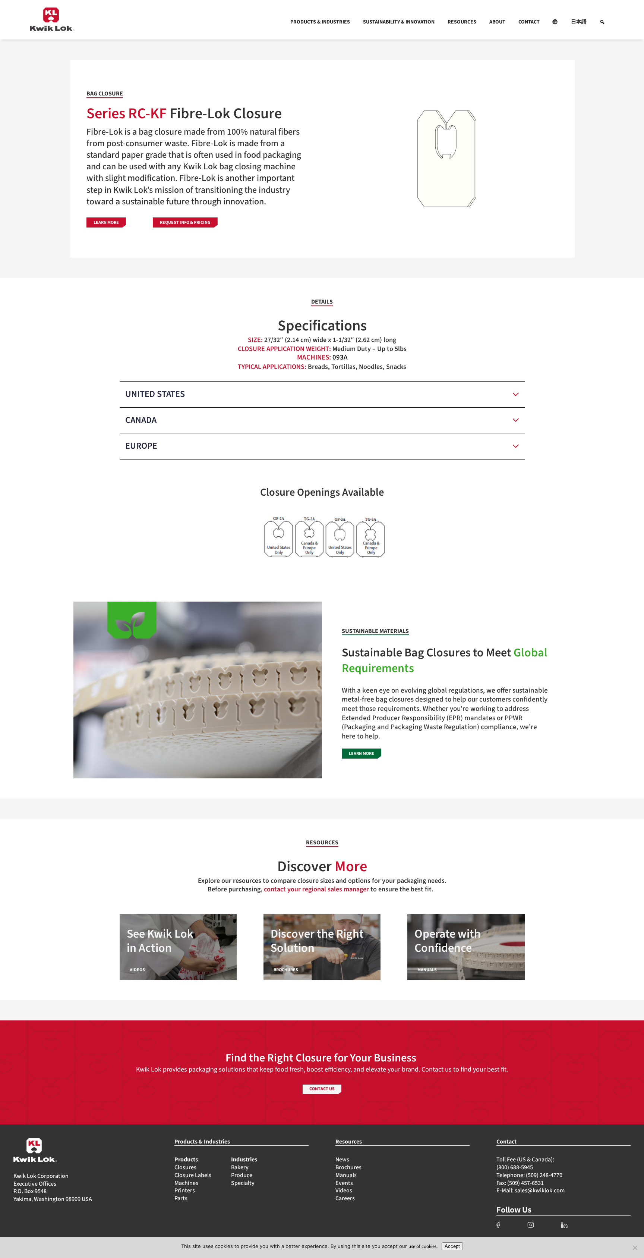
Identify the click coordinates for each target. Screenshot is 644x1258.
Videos (343, 1190)
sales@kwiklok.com (540, 1190)
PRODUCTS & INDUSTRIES (320, 22)
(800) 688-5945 (514, 1167)
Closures (185, 1167)
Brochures (348, 1167)
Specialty (243, 1183)
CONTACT (529, 22)
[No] (634, 1247)
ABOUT (497, 22)
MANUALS (427, 970)
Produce (241, 1175)
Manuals (346, 1175)
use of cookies (422, 1246)
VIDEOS (137, 970)
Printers (184, 1190)
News (342, 1159)
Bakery (240, 1167)
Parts (180, 1198)
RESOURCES (462, 22)
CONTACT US (322, 1089)
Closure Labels (192, 1175)
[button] (555, 22)
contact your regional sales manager (316, 889)
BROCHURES (286, 970)
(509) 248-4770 (544, 1175)
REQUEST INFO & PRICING (185, 222)
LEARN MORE (106, 222)
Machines (186, 1183)
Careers (345, 1198)
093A (339, 357)
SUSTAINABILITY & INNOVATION (399, 22)
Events (344, 1183)
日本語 (579, 22)
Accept (452, 1246)
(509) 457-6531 (525, 1183)
